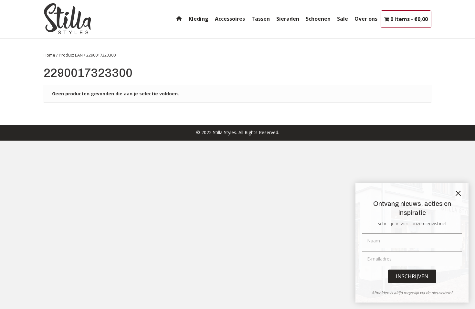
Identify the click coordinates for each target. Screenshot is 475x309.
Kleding (198, 18)
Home (49, 55)
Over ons (365, 18)
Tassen (260, 18)
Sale (342, 18)
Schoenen (318, 18)
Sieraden (287, 18)
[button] (412, 276)
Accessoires (230, 18)
